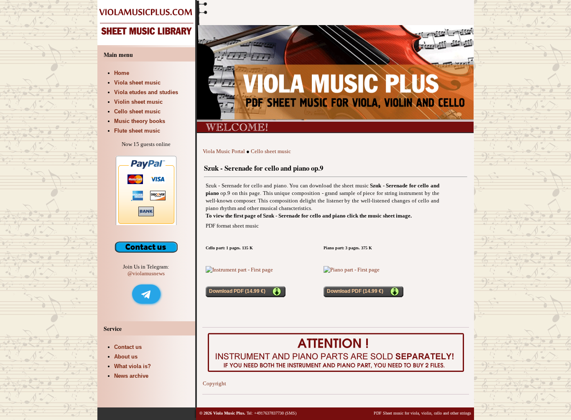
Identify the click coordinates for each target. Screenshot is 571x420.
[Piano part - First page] (352, 269)
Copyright (214, 383)
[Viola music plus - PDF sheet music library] (147, 43)
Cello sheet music (271, 151)
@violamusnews (146, 273)
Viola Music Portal (224, 151)
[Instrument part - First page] (239, 269)
